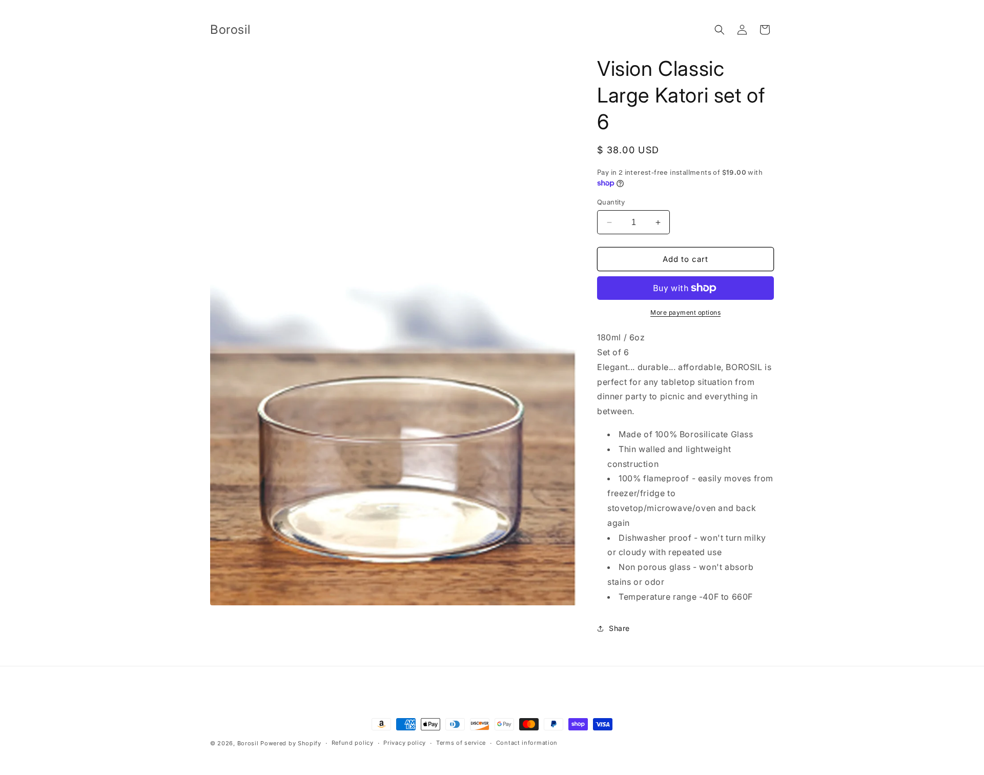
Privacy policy (404, 742)
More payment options (685, 312)
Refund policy (353, 742)
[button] (719, 29)
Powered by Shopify (290, 743)
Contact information (527, 742)
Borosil (248, 743)
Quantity (611, 202)
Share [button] (619, 628)
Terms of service (461, 742)
